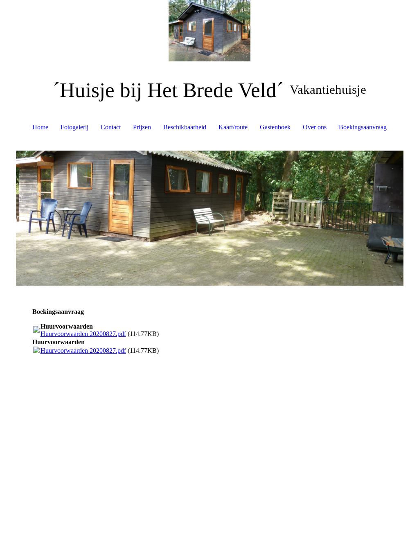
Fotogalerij (74, 127)
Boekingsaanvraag (363, 127)
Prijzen (142, 127)
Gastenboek (275, 127)
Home (40, 127)
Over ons (315, 127)
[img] (209, 30)
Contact (111, 127)
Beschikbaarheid (184, 127)
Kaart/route (233, 127)
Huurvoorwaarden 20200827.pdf (83, 333)
